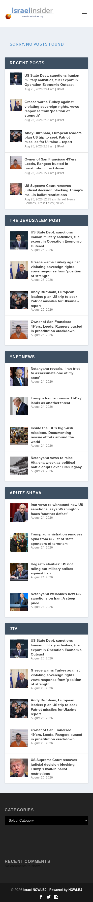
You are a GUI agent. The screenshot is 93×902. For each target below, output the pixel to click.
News (59, 203)
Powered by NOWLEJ (65, 890)
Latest (50, 203)
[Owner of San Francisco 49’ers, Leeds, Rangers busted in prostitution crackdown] (16, 162)
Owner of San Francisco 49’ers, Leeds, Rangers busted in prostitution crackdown (51, 163)
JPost (60, 89)
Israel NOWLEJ (34, 890)
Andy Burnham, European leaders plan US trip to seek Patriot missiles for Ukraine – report (53, 137)
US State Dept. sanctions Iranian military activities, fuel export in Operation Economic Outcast (52, 79)
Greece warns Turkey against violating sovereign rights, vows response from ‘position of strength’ (52, 108)
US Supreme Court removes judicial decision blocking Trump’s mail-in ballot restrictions (54, 190)
